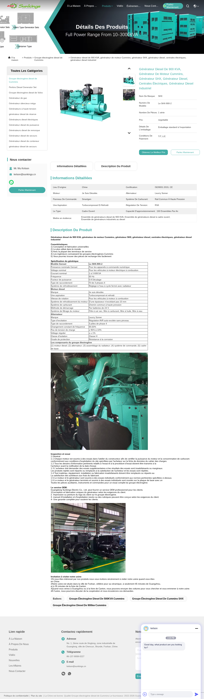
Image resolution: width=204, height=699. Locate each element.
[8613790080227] (69, 674)
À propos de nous (91, 6)
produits (106, 6)
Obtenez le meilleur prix (153, 152)
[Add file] (145, 694)
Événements (133, 6)
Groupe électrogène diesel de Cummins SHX (158, 598)
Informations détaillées (71, 166)
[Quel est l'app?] (11, 182)
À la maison (73, 6)
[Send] (196, 694)
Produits (28, 57)
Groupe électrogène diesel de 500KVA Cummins (96, 598)
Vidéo (12, 655)
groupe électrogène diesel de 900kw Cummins (79, 605)
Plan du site (36, 696)
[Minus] (196, 628)
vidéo (120, 6)
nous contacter (152, 6)
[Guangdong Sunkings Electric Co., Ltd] (23, 6)
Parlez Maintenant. (173, 6)
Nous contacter (17, 671)
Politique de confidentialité (16, 696)
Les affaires (15, 665)
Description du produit (116, 166)
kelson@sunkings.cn (25, 174)
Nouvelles (14, 660)
